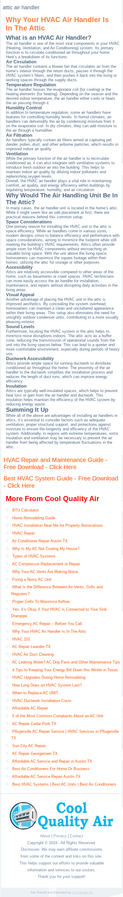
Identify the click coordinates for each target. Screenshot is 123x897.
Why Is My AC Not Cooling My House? (45, 548)
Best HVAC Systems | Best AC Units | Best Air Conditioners (64, 784)
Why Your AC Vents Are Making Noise (45, 571)
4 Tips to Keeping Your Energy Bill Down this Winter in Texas (65, 670)
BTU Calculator (25, 510)
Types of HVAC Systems (34, 556)
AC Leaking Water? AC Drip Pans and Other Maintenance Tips (66, 662)
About (45, 836)
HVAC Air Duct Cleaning (33, 654)
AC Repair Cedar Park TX (34, 723)
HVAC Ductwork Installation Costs (41, 700)
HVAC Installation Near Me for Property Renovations (57, 525)
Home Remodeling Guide (33, 518)
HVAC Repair (23, 533)
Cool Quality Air (82, 892)
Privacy (60, 836)
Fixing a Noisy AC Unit (31, 579)
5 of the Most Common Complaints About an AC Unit (57, 716)
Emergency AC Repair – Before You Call (47, 623)
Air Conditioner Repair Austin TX (40, 541)
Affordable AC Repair (30, 708)
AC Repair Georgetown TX (35, 753)
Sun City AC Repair (29, 746)
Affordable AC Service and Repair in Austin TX (52, 761)
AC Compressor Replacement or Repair (46, 564)
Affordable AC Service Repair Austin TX (46, 776)
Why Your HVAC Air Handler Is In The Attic (49, 631)
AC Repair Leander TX (31, 646)
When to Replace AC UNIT (35, 693)
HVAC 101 (21, 639)
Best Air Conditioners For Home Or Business (51, 769)
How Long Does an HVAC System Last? (47, 685)
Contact (76, 836)
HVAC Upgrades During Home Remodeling (48, 677)
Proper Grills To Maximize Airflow (41, 601)
